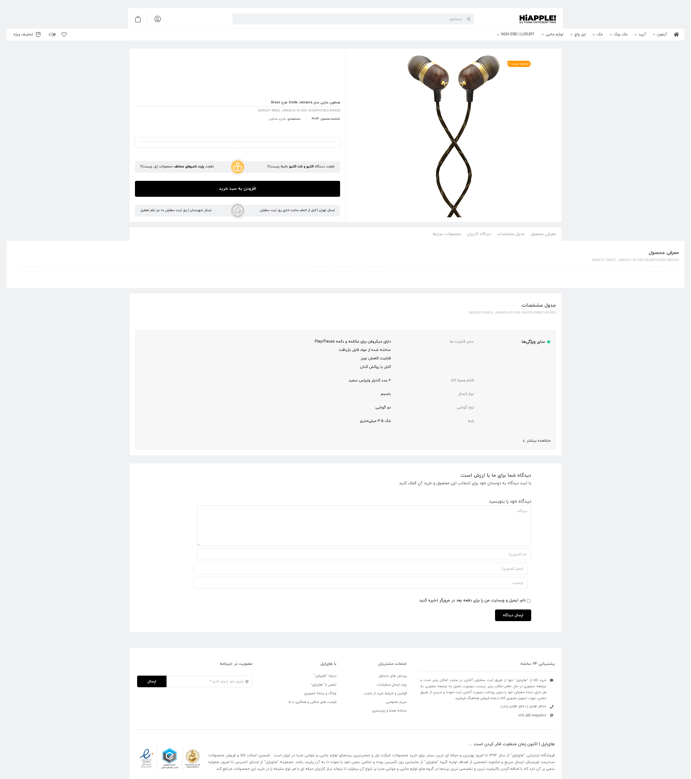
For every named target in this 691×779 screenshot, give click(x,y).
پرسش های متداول (393, 675)
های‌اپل (517, 755)
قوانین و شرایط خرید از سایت (385, 693)
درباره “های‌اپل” (325, 675)
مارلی (282, 119)
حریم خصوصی (396, 702)
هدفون (273, 119)
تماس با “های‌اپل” (323, 684)
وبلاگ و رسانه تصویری (320, 693)
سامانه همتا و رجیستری (389, 710)
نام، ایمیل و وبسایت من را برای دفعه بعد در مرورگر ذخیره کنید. (472, 600)
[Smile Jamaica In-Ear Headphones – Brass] (454, 136)
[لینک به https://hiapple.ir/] (517, 19)
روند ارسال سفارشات (392, 684)
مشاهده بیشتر (539, 440)
